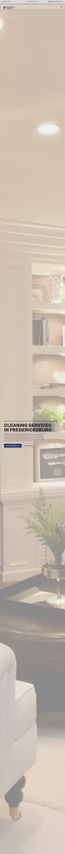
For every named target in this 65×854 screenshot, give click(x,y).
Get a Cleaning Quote (12, 445)
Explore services (29, 445)
